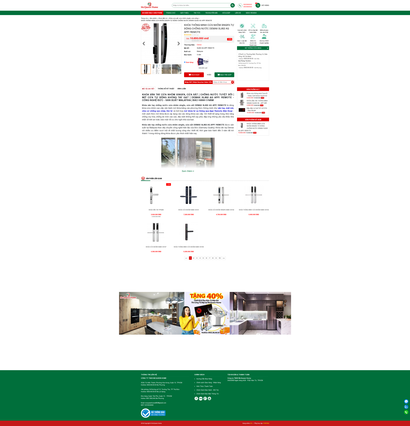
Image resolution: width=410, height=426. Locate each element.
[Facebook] (196, 398)
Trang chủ (170, 13)
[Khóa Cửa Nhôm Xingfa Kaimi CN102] (221, 195)
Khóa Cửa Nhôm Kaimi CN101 (188, 210)
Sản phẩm (153, 18)
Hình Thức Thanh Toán (204, 386)
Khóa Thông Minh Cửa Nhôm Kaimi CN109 (189, 247)
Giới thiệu (184, 13)
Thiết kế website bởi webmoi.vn (172, 423)
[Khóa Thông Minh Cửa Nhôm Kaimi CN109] (189, 232)
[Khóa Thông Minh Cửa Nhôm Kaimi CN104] (254, 195)
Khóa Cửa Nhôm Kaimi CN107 (156, 247)
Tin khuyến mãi (211, 13)
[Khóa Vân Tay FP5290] (156, 195)
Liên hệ (238, 13)
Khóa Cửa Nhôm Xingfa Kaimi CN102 (221, 210)
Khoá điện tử (162, 18)
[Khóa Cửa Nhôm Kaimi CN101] (189, 195)
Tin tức (197, 13)
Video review (251, 13)
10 (219, 258)
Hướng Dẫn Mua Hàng (204, 379)
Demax (199, 45)
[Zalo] (201, 398)
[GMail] (205, 398)
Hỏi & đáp (226, 13)
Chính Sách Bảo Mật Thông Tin (207, 394)
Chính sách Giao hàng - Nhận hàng (208, 382)
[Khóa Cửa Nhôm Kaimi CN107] (156, 232)
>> (224, 258)
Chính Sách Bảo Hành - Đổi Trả (207, 390)
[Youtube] (209, 398)
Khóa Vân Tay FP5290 (156, 210)
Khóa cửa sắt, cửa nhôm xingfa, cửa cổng (183, 18)
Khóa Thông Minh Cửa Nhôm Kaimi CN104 (254, 210)
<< (186, 258)
